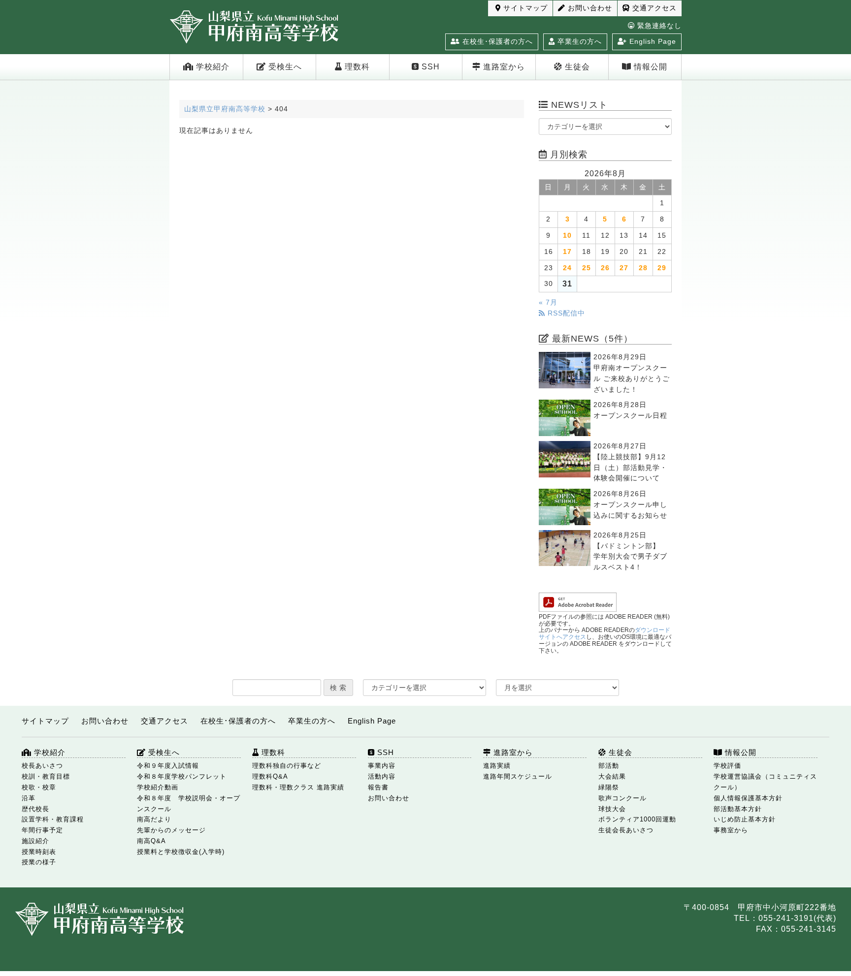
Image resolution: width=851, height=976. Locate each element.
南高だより (154, 819)
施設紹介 (35, 841)
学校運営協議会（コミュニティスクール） (765, 782)
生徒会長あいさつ (626, 830)
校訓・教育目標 (46, 776)
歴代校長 (35, 809)
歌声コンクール (622, 798)
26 (605, 268)
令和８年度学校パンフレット (182, 776)
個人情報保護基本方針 (748, 798)
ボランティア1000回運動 (637, 819)
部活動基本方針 (738, 809)
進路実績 (497, 765)
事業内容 (381, 765)
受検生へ (284, 67)
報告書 (378, 787)
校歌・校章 (39, 787)
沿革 (28, 798)
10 (567, 235)
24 (567, 268)
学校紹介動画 (157, 787)
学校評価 (727, 765)
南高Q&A (151, 841)
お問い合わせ (588, 8)
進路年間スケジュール (517, 776)
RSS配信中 (565, 313)
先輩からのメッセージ (171, 830)
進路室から (503, 67)
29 (661, 268)
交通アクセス (653, 8)
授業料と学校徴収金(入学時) (181, 851)
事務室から (731, 830)
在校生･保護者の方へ (496, 41)
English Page (651, 41)
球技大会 (612, 809)
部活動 (608, 765)
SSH (429, 67)
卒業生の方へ (578, 41)
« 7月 (548, 302)
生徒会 (576, 67)
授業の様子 (39, 862)
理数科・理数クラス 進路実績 (298, 787)
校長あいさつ (42, 765)
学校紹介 (211, 67)
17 (567, 251)
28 (643, 268)
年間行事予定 (42, 830)
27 (624, 268)
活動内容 (381, 776)
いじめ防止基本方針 (745, 819)
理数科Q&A (270, 776)
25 (586, 268)
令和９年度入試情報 (168, 765)
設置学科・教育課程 (53, 819)
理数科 (356, 67)
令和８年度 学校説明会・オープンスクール (188, 803)
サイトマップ (524, 8)
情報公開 (649, 67)
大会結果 (612, 776)
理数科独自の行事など (286, 765)
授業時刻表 (39, 851)
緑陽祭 (608, 787)
